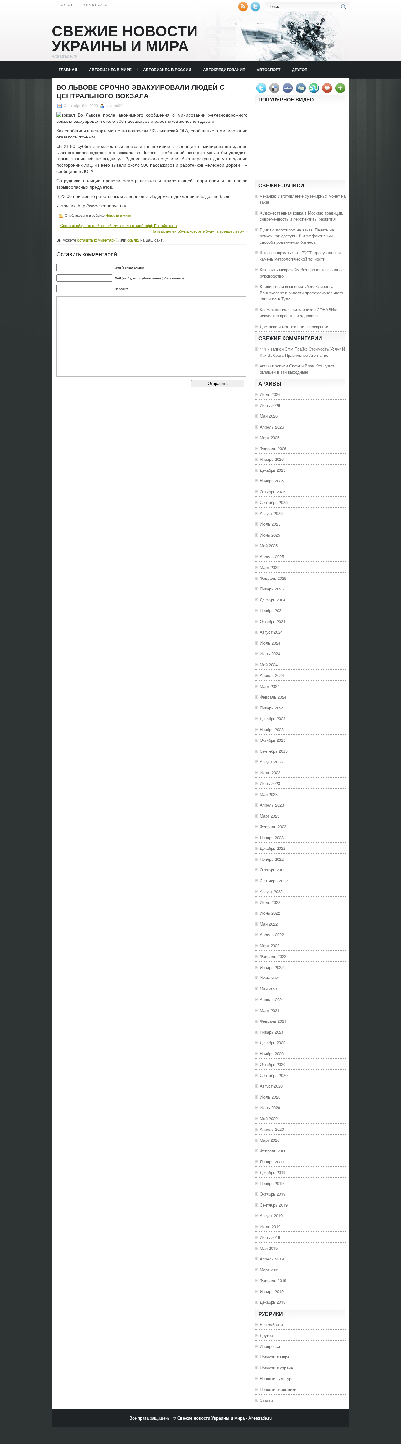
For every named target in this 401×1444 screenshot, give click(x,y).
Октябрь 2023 (272, 740)
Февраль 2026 (273, 448)
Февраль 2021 (273, 1021)
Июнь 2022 (270, 913)
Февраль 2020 (273, 1151)
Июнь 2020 (270, 1107)
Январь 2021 (272, 1032)
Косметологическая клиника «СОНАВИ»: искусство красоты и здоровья (298, 313)
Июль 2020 (270, 1097)
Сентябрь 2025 (274, 502)
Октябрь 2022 (272, 870)
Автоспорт (268, 69)
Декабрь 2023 (272, 718)
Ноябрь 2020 (272, 1054)
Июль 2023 (270, 773)
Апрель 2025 (272, 556)
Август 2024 (271, 632)
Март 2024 (269, 686)
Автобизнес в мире (110, 69)
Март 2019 (269, 1270)
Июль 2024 (270, 643)
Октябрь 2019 (272, 1194)
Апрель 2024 (272, 675)
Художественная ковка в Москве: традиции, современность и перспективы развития (301, 216)
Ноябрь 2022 (272, 859)
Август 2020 (271, 1086)
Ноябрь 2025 (272, 481)
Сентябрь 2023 (274, 751)
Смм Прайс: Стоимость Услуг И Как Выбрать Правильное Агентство (302, 352)
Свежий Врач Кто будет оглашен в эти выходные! (297, 369)
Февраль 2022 (273, 956)
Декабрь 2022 (272, 848)
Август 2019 (271, 1215)
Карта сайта (95, 5)
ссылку (133, 239)
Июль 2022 (270, 902)
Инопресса (270, 1346)
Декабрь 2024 (272, 600)
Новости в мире (118, 215)
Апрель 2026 (272, 427)
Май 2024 (269, 664)
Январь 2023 (272, 837)
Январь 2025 (272, 589)
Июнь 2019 (270, 1237)
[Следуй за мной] (256, 10)
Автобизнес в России (167, 69)
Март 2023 (269, 816)
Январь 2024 (272, 708)
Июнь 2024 (270, 654)
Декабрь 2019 (272, 1172)
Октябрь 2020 (272, 1064)
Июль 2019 (270, 1226)
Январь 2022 (272, 967)
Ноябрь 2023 (272, 729)
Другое (299, 69)
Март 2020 (269, 1140)
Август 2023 (271, 762)
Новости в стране (276, 1368)
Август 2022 (271, 891)
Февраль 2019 (273, 1280)
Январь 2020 (272, 1162)
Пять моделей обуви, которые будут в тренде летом (197, 231)
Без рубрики (271, 1324)
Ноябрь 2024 (272, 610)
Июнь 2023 (270, 783)
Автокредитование (224, 69)
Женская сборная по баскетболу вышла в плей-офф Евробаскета (118, 225)
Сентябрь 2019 (274, 1205)
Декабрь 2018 (272, 1302)
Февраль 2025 (273, 578)
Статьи (266, 1400)
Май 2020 (269, 1118)
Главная (64, 5)
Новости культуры (277, 1378)
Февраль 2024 (273, 697)
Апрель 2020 (272, 1129)
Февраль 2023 (273, 826)
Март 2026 (269, 437)
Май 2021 (269, 989)
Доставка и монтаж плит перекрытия (294, 327)
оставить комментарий (97, 239)
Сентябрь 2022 (274, 881)
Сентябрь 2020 (274, 1075)
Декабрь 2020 (272, 1043)
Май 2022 (269, 924)
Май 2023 (269, 794)
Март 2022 (269, 945)
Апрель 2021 (272, 999)
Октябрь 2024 (272, 621)
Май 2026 (269, 416)
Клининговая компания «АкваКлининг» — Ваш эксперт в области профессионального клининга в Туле (301, 292)
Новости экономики (278, 1389)
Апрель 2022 (272, 935)
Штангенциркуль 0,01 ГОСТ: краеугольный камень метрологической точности (300, 256)
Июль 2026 (270, 394)
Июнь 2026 (270, 405)
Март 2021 (269, 1010)
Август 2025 (271, 513)
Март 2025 (269, 567)
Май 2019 (269, 1248)
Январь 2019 (272, 1291)
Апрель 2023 (272, 805)
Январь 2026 (272, 459)
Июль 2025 (270, 524)
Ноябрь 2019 (272, 1183)
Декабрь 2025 (272, 470)
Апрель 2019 (272, 1259)
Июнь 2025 (270, 535)
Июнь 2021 (270, 978)
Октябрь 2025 (272, 492)
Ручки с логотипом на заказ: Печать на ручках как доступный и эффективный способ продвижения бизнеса (297, 236)
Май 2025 (269, 545)
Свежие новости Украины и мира (125, 39)
